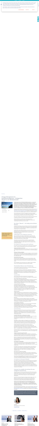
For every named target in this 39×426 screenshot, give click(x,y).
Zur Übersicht (19, 410)
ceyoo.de (23, 0)
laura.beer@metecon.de (16, 406)
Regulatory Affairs (4, 211)
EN (38, 5)
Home (2, 193)
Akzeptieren (27, 9)
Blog (4, 193)
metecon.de (16, 0)
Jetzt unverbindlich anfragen (7, 237)
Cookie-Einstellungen (21, 9)
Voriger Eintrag (13, 410)
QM (8, 210)
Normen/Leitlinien (4, 210)
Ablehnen (33, 9)
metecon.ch (20, 0)
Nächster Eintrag (25, 410)
